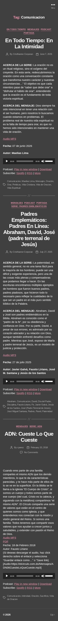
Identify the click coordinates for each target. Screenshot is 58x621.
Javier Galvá (41, 404)
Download (46, 169)
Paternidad (47, 411)
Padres (31, 411)
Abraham (11, 401)
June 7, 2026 (46, 54)
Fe (33, 404)
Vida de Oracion (43, 184)
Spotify (20, 173)
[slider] (49, 161)
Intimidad (26, 596)
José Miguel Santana (17, 411)
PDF (5, 541)
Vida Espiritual (13, 188)
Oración (49, 181)
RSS (29, 173)
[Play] (6, 161)
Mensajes (33, 29)
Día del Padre (44, 401)
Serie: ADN (35, 426)
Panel (38, 411)
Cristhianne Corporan (23, 54)
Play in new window (25, 169)
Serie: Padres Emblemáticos (29, 206)
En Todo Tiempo (16, 29)
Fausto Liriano (23, 404)
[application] (29, 161)
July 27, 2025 (46, 252)
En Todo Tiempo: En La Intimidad (29, 43)
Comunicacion (14, 181)
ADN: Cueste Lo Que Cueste (29, 437)
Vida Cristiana (28, 184)
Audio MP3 (9, 138)
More (38, 173)
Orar (9, 184)
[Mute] (42, 161)
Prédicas (16, 184)
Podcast (46, 29)
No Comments (31, 452)
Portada (29, 33)
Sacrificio (44, 596)
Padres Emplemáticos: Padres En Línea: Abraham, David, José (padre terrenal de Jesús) (29, 229)
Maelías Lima (28, 181)
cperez (20, 447)
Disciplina (11, 404)
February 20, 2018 (39, 447)
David (34, 401)
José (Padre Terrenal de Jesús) (35, 408)
